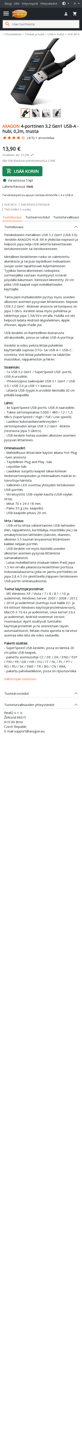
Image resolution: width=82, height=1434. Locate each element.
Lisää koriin (22, 171)
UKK (16, 4)
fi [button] (75, 4)
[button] (65, 4)
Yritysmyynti (30, 4)
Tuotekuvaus (12, 217)
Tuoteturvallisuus (66, 217)
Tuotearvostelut (37, 217)
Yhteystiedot (48, 4)
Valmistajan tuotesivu (20, 679)
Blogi (8, 4)
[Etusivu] (19, 13)
